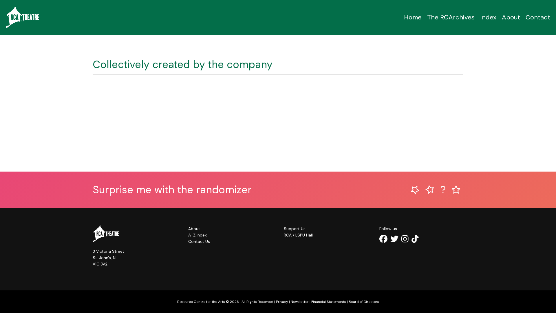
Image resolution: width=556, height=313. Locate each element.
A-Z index (197, 235)
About (511, 17)
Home (413, 17)
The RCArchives (451, 17)
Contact (538, 17)
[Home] (22, 17)
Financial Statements (328, 301)
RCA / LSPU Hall (298, 235)
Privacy (282, 301)
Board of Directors (364, 301)
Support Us (295, 228)
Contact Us (199, 241)
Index (488, 17)
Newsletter (300, 301)
